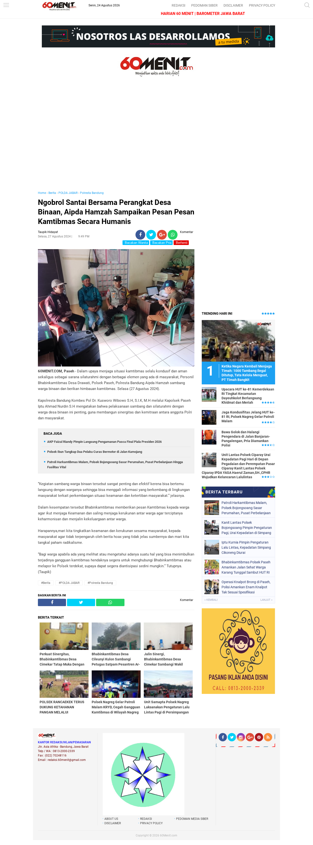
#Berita (45, 583)
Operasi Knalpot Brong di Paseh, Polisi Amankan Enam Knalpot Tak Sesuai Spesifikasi (246, 587)
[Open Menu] (6, 5)
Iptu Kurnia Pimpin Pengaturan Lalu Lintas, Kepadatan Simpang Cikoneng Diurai (246, 547)
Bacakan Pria (161, 243)
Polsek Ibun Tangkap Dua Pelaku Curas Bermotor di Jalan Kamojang (94, 452)
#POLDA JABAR (69, 583)
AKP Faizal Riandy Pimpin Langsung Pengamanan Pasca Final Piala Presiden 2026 (104, 442)
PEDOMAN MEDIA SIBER (192, 819)
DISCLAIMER (233, 5)
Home (42, 193)
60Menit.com (168, 835)
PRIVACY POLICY (262, 5)
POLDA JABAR (68, 193)
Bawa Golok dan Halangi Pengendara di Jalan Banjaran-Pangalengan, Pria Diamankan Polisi (246, 438)
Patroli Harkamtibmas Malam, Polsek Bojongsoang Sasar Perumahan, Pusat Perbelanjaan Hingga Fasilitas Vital (246, 508)
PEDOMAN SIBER (204, 5)
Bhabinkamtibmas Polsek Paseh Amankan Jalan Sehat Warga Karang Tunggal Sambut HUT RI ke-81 (246, 567)
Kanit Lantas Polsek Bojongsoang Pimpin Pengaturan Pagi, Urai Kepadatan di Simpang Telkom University (247, 528)
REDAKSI (178, 5)
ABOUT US (111, 819)
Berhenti (181, 243)
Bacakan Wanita (136, 243)
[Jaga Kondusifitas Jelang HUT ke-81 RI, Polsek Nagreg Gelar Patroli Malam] (209, 417)
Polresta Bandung (92, 193)
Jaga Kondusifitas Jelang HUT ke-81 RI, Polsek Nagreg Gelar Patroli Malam (248, 416)
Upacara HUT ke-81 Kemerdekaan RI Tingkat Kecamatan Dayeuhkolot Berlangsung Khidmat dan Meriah (248, 396)
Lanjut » (266, 599)
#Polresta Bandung (100, 583)
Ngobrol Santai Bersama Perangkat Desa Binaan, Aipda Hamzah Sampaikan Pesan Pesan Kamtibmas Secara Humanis (116, 212)
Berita (52, 193)
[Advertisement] (116, 139)
